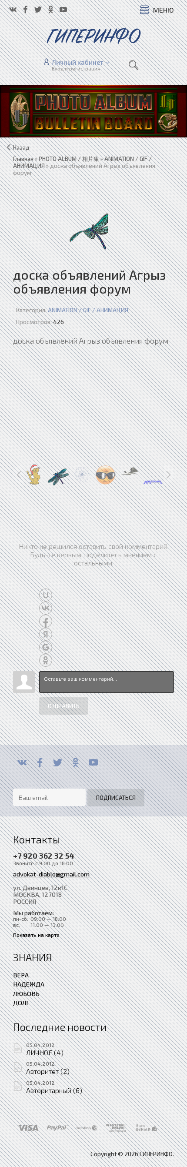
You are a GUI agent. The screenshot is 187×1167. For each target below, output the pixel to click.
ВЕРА (21, 975)
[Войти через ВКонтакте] (45, 608)
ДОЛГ (21, 1002)
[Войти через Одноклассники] (45, 660)
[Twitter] (58, 762)
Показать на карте (36, 935)
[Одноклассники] (75, 762)
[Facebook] (40, 762)
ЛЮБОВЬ (26, 993)
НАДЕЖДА (28, 984)
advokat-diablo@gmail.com (51, 873)
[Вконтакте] (22, 762)
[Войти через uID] (45, 595)
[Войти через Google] (45, 647)
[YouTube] (93, 762)
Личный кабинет (78, 62)
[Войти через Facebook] (45, 621)
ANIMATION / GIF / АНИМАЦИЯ (88, 310)
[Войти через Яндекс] (45, 634)
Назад (21, 147)
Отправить (64, 705)
